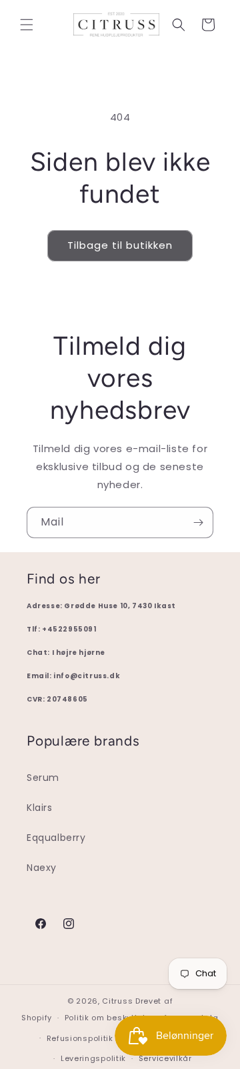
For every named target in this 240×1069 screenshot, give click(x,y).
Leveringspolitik (93, 1058)
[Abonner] (198, 522)
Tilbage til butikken (120, 245)
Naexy (42, 867)
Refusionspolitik (80, 1038)
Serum (43, 777)
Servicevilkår (165, 1058)
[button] (26, 24)
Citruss (118, 1001)
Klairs (40, 807)
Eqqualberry (56, 837)
